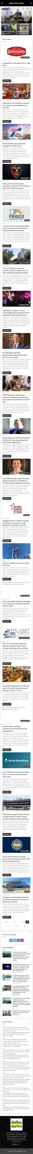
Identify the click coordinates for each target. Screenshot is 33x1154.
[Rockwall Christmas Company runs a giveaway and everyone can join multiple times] (6, 1013)
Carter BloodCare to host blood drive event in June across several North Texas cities (16, 774)
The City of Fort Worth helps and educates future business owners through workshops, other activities (15, 646)
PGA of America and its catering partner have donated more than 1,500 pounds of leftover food (16, 859)
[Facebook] (14, 1144)
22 (8, 926)
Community (5, 25)
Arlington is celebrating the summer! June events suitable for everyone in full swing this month (15, 899)
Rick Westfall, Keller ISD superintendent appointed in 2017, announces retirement (14, 355)
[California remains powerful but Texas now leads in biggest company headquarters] (16, 15)
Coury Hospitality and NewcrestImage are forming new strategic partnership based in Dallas (16, 603)
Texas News (5, 9)
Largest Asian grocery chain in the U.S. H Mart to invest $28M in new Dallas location (16, 1089)
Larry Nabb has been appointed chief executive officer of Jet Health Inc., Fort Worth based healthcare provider (16, 480)
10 (15, 922)
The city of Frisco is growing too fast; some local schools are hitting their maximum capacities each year (15, 228)
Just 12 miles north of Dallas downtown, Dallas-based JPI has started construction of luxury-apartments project (16, 1076)
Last (25, 926)
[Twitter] (15, 1144)
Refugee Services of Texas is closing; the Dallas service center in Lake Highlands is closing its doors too (15, 523)
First (6, 922)
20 (23, 922)
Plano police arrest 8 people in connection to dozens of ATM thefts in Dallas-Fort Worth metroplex (16, 186)
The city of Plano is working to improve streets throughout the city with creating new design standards (15, 270)
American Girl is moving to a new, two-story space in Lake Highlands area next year (16, 105)
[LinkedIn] (17, 1144)
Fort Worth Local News (23, 25)
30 (16, 926)
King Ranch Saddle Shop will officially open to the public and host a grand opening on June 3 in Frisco (15, 688)
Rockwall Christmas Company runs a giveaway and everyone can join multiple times (21, 1012)
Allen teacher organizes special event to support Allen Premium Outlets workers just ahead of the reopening (15, 816)
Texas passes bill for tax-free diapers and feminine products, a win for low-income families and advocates (16, 1063)
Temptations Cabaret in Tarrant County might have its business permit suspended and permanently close (16, 312)
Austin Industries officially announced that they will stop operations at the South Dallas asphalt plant (16, 440)
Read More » (7, 80)
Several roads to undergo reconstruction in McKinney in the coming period (14, 728)
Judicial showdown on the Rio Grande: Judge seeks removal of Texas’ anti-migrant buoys (16, 1029)
